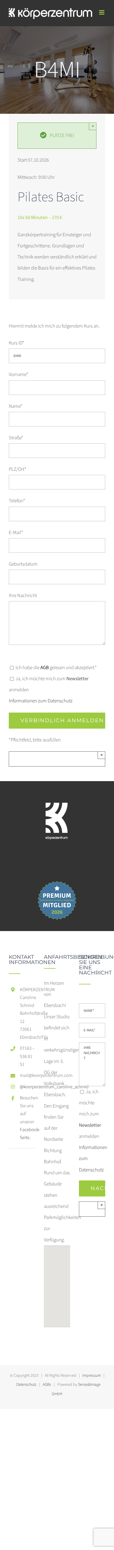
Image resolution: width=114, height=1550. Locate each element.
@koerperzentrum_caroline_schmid (27, 1087)
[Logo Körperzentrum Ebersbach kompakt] (57, 786)
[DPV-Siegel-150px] (57, 880)
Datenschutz (26, 1385)
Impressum (91, 1375)
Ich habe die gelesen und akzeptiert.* (56, 667)
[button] (57, 1283)
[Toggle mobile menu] (102, 12)
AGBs (47, 1385)
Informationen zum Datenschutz (40, 700)
